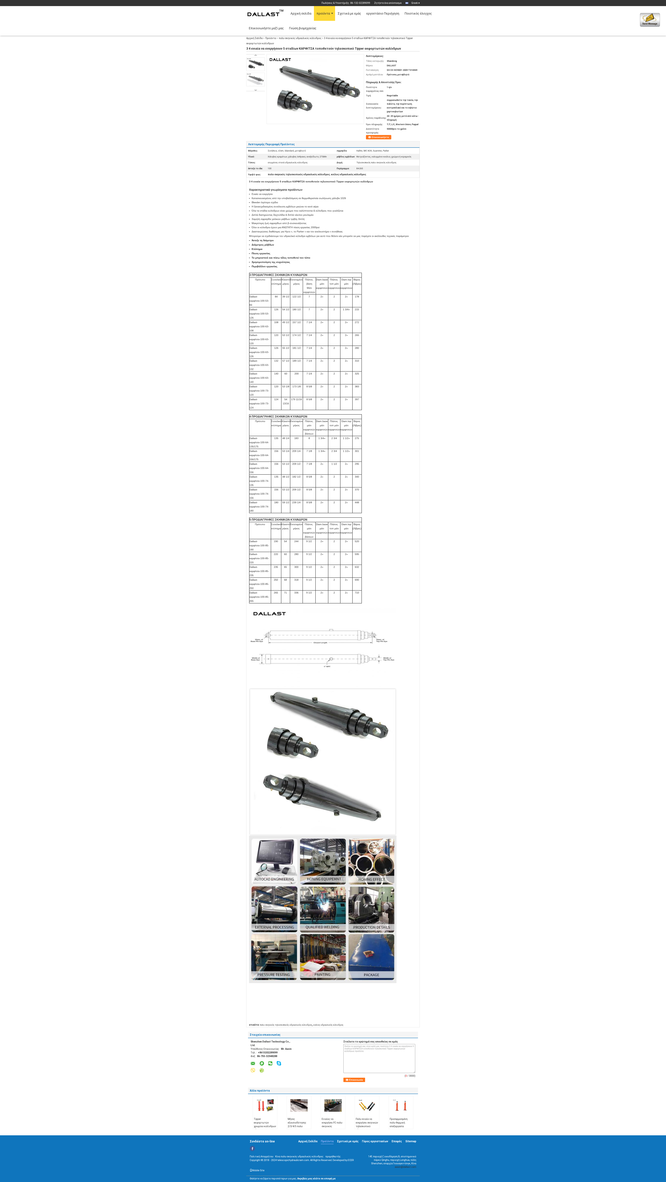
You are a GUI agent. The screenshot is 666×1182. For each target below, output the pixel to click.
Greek (414, 3)
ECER (351, 1160)
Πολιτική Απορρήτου (261, 1156)
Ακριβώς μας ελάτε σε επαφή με (316, 1178)
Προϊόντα (270, 38)
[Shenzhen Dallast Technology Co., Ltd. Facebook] (252, 1148)
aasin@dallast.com (405, 1167)
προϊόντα (323, 13)
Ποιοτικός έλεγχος (418, 13)
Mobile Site (258, 1170)
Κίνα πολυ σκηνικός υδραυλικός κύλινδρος (299, 1156)
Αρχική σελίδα (301, 13)
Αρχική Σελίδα (254, 38)
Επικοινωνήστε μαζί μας (266, 28)
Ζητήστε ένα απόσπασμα (388, 3)
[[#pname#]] (315, 88)
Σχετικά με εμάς (349, 13)
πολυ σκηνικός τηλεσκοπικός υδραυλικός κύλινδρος (286, 1025)
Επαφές (397, 1141)
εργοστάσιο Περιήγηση (382, 13)
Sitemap (410, 1141)
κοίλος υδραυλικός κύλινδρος (328, 1025)
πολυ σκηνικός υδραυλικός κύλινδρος (300, 38)
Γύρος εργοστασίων (375, 1141)
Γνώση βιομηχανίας (302, 28)
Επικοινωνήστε (380, 137)
